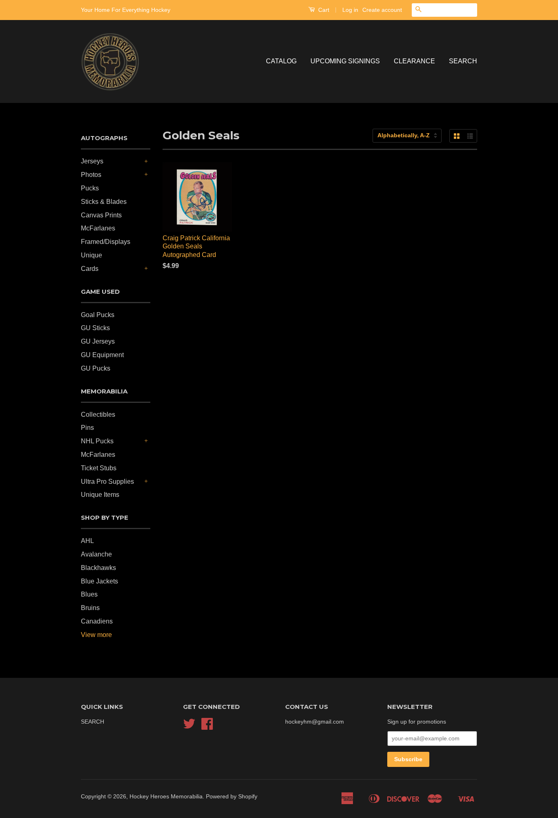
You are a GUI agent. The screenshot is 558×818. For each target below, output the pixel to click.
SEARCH (463, 61)
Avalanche (96, 554)
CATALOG (281, 61)
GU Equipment (102, 354)
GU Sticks (95, 327)
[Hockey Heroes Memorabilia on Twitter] (189, 727)
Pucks (90, 188)
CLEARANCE (414, 61)
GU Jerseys (98, 341)
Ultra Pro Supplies (107, 481)
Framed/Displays (105, 241)
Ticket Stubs (98, 468)
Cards (89, 268)
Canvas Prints (101, 215)
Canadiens (97, 621)
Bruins (90, 607)
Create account (382, 10)
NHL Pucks (97, 441)
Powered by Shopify (231, 796)
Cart (323, 10)
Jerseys (92, 161)
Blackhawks (98, 567)
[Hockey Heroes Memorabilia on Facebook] (207, 727)
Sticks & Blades (104, 201)
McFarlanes (98, 228)
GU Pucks (95, 368)
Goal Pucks (97, 314)
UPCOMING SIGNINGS (345, 61)
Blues (89, 594)
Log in (350, 10)
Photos (91, 174)
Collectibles (98, 414)
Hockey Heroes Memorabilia (166, 796)
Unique (91, 255)
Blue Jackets (99, 581)
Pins (87, 427)
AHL (87, 540)
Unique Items (100, 494)
